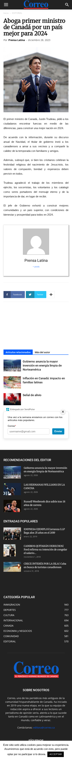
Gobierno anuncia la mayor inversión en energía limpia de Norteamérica (42, 365)
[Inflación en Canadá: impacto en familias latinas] (12, 382)
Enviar (58, 431)
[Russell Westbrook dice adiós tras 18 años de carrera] (12, 506)
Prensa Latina (16, 40)
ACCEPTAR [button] (55, 754)
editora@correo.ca (44, 727)
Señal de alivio (32, 395)
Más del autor (42, 352)
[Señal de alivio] (12, 399)
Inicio (6, 13)
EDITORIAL (17, 13)
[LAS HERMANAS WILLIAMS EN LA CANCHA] (12, 489)
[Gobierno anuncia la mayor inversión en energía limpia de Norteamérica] (12, 366)
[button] (67, 4)
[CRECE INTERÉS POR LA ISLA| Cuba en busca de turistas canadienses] (12, 567)
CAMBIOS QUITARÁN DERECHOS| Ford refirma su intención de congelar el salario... (45, 549)
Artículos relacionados (18, 352)
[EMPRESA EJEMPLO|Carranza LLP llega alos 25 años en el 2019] (12, 533)
